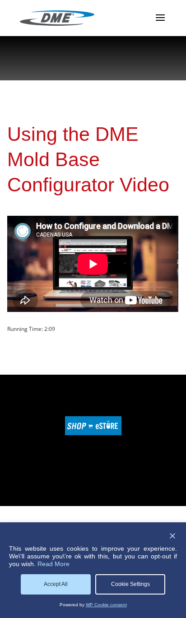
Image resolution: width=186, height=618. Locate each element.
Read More (53, 563)
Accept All (56, 584)
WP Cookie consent (106, 604)
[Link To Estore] (93, 433)
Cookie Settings (130, 584)
